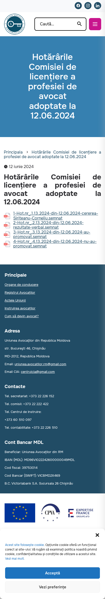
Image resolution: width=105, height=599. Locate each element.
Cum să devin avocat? (22, 316)
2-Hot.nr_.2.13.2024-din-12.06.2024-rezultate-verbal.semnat (48, 225)
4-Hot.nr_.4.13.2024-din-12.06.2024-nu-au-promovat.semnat (55, 244)
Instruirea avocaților (20, 308)
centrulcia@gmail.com (38, 372)
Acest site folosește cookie (24, 545)
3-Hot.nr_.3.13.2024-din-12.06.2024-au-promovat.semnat (51, 234)
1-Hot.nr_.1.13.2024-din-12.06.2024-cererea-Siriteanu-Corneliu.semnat (55, 216)
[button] (97, 535)
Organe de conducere (21, 284)
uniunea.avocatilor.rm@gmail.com (40, 364)
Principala (13, 152)
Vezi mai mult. (14, 559)
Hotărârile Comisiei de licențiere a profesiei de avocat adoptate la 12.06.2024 (52, 154)
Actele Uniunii (15, 300)
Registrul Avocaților (20, 292)
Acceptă (52, 573)
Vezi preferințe (52, 587)
